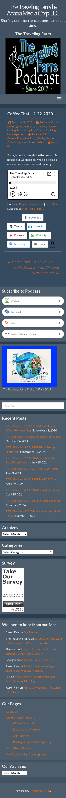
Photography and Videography (32, 742)
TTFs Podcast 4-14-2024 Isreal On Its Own (33, 490)
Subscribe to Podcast (19, 748)
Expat (33, 126)
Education (23, 126)
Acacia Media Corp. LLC (21, 717)
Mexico (51, 126)
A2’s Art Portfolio (24, 723)
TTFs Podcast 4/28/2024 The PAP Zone (31, 479)
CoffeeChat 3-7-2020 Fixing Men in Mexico (36, 270)
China (54, 122)
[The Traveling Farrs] (13, 589)
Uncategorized (15, 134)
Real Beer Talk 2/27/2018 (36, 660)
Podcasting (23, 130)
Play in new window (31, 204)
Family (41, 138)
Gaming (42, 126)
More (40, 208)
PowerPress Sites (40, 790)
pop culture (28, 142)
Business (45, 122)
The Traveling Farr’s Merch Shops (27, 754)
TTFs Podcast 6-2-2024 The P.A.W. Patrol (32, 468)
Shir (8, 676)
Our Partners (31, 632)
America (36, 134)
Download (51, 204)
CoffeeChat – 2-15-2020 (29, 262)
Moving (11, 130)
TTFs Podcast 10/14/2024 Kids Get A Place (33, 436)
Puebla (40, 142)
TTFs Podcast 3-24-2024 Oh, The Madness (33, 500)
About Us (12, 711)
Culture (11, 126)
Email (24, 208)
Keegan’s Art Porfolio (26, 729)
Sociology (51, 130)
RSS (32, 208)
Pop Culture (38, 130)
